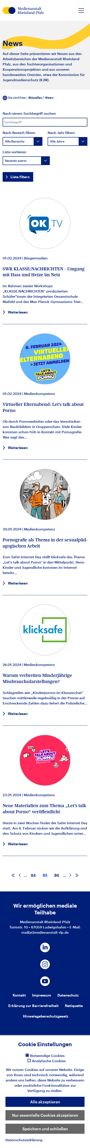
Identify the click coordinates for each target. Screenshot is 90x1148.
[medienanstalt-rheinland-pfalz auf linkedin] (45, 947)
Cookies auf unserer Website (48, 1069)
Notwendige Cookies (47, 1056)
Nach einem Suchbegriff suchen (29, 113)
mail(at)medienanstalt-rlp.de (45, 932)
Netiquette (74, 1006)
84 (33, 875)
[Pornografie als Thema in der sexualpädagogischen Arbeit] (45, 494)
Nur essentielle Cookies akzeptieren (45, 1115)
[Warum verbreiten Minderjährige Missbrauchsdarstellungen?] (45, 629)
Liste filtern (20, 177)
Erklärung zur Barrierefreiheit (33, 1006)
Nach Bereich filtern (19, 132)
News (49, 97)
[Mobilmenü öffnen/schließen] (81, 10)
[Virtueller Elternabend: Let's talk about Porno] (45, 359)
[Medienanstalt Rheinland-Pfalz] (23, 10)
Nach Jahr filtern (61, 132)
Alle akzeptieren (45, 1102)
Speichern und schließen (45, 1129)
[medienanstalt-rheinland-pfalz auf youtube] (45, 981)
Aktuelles (35, 97)
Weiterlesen (18, 312)
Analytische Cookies (49, 1061)
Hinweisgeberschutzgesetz (45, 1016)
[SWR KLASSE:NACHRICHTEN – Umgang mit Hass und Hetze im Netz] (45, 223)
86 (56, 875)
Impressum (41, 995)
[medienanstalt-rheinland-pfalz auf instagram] (45, 964)
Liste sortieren (14, 152)
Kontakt (19, 995)
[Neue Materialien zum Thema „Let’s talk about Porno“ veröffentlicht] (45, 760)
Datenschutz (68, 995)
